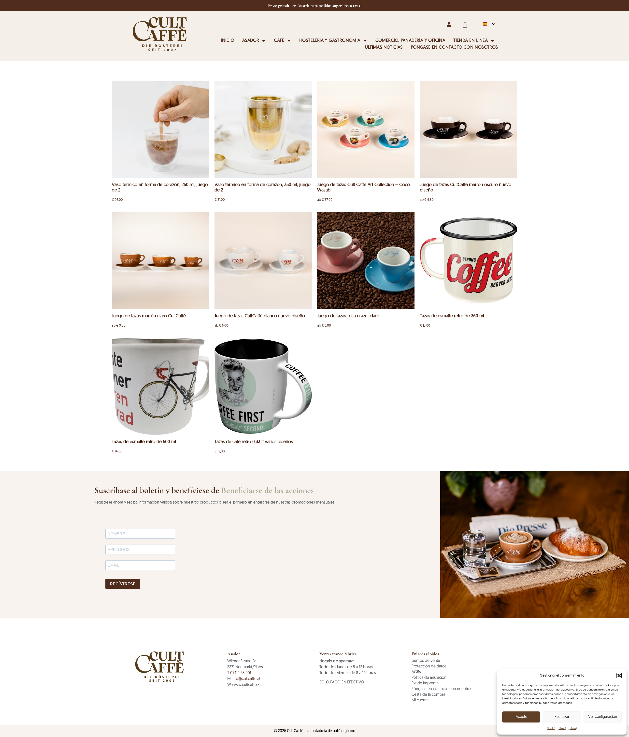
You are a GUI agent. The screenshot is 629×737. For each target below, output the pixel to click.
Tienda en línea (470, 41)
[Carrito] (465, 25)
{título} (551, 728)
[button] (619, 675)
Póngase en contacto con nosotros (454, 47)
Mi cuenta (420, 700)
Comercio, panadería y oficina (410, 41)
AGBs (416, 672)
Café (279, 41)
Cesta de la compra (428, 695)
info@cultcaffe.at (246, 679)
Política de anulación (429, 678)
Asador (250, 41)
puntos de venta (426, 661)
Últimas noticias (383, 47)
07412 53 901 (240, 673)
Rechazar (562, 717)
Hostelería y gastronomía (329, 41)
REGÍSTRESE (123, 584)
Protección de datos (429, 666)
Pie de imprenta (425, 683)
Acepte (521, 717)
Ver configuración (602, 717)
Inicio (227, 41)
